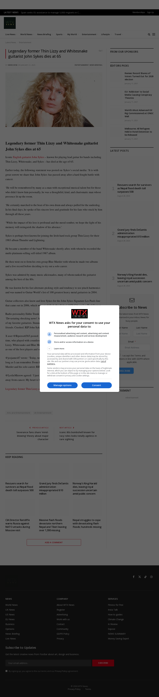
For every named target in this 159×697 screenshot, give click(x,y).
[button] (79, 348)
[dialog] (79, 348)
